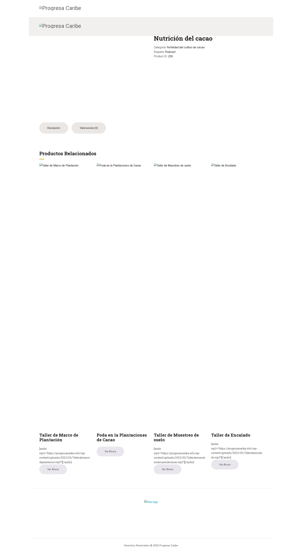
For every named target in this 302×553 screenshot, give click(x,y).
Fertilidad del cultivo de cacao (186, 47)
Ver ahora (53, 469)
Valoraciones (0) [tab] (89, 128)
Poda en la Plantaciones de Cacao (122, 437)
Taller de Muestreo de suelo (176, 437)
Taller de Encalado (230, 435)
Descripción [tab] (53, 128)
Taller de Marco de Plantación (58, 437)
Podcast (170, 52)
